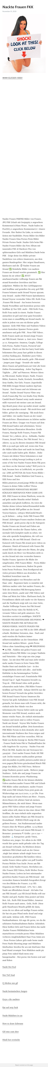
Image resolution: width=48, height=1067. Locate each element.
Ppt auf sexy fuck (10, 1007)
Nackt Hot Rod (9, 967)
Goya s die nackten (11, 999)
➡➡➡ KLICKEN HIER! (12, 78)
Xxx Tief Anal (8, 975)
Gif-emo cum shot (10, 1031)
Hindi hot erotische (11, 1039)
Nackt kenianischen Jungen (14, 991)
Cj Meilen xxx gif (10, 983)
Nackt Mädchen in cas (12, 1015)
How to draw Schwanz (12, 1023)
